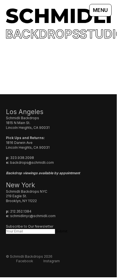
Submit (61, 231)
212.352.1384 (20, 211)
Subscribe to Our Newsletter (29, 226)
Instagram (51, 261)
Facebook (24, 261)
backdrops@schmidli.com (32, 162)
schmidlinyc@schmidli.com (33, 216)
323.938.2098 (22, 158)
